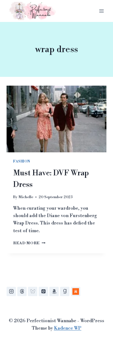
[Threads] (22, 291)
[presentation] (56, 119)
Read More (29, 243)
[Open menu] (101, 11)
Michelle (25, 197)
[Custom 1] (75, 291)
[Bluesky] (32, 291)
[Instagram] (11, 291)
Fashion (21, 161)
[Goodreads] (64, 291)
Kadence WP (67, 328)
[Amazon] (54, 291)
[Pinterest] (43, 291)
